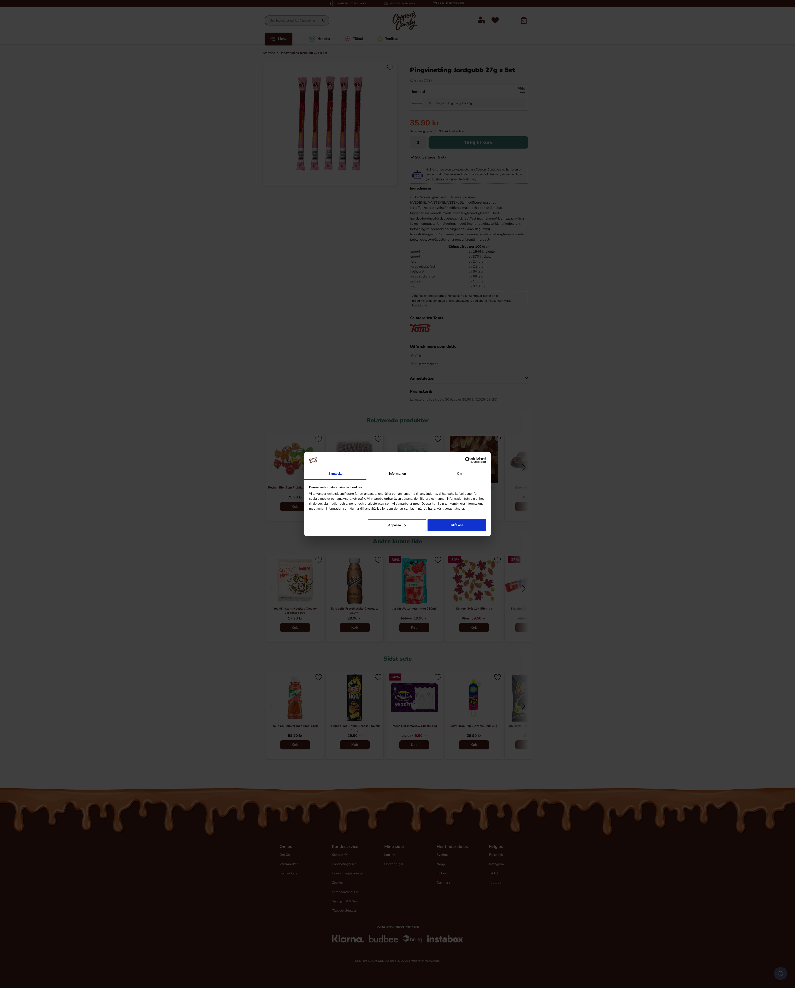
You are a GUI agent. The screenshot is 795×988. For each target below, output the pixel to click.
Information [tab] (397, 473)
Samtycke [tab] (335, 473)
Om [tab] (459, 473)
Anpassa (394, 525)
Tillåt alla (456, 525)
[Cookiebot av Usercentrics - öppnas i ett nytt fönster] (468, 460)
